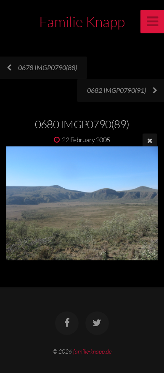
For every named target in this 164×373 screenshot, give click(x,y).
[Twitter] (97, 323)
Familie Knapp (82, 21)
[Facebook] (67, 323)
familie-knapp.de (92, 351)
